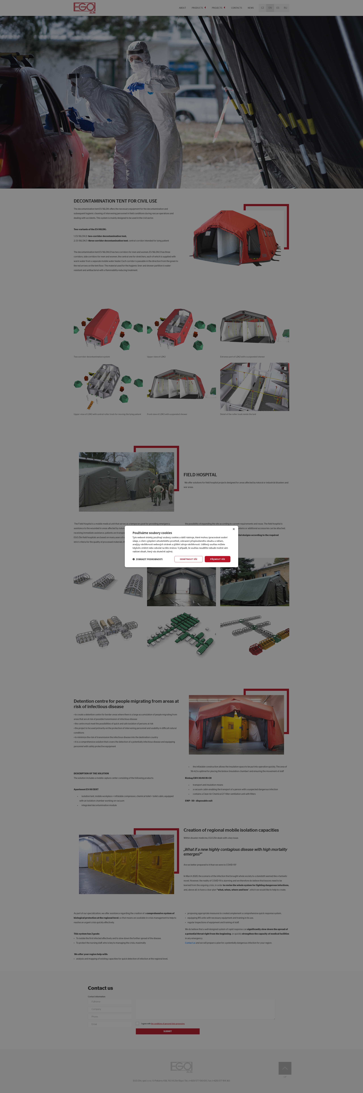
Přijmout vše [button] (217, 559)
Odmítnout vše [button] (188, 559)
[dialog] (181, 546)
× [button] (234, 529)
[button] (148, 559)
